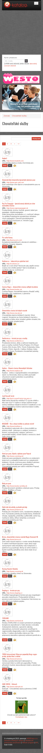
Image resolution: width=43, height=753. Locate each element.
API (36, 742)
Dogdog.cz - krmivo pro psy (11, 590)
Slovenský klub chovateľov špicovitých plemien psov (18, 180)
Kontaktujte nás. (21, 717)
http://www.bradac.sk (14, 289)
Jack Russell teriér (8, 396)
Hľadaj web (36, 138)
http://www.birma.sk (14, 539)
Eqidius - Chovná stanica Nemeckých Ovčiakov (17, 368)
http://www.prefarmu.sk (15, 510)
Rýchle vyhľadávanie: (10, 57)
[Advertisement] (21, 32)
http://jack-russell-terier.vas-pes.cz (19, 398)
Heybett (4, 158)
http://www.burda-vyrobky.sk (17, 486)
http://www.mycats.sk (14, 313)
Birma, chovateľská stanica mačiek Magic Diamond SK (20, 537)
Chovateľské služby (19, 116)
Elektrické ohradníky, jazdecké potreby (14, 507)
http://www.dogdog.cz (14, 593)
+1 (10, 165)
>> (19, 144)
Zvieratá (7, 116)
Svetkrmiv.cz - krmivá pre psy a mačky (14, 338)
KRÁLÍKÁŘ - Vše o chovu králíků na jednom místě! (18, 424)
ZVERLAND (5, 618)
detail (5, 165)
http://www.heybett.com (15, 161)
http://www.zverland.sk (15, 621)
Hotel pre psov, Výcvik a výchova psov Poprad (16, 453)
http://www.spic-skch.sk (15, 182)
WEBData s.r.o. (32, 738)
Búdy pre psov (6, 483)
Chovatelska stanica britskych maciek (14, 310)
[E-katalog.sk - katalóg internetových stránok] (17, 6)
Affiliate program (28, 742)
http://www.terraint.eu (14, 659)
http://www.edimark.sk (15, 687)
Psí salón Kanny (7, 237)
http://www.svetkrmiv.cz (15, 341)
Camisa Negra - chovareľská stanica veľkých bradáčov (20, 287)
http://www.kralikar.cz (14, 426)
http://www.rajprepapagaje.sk (17, 208)
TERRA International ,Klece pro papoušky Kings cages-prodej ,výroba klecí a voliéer (19, 655)
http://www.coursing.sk (15, 571)
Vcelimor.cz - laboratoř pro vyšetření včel (15, 261)
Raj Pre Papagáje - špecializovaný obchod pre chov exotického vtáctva (18, 204)
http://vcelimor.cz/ (13, 264)
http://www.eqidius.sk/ (15, 371)
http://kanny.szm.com (14, 240)
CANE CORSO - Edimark (9, 684)
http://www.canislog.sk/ (15, 456)
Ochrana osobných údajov (14, 740)
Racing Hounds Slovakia (10, 569)
